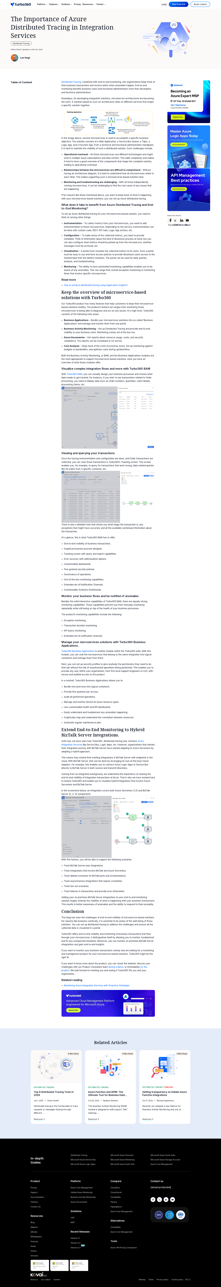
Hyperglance (116, 1206)
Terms (151, 1279)
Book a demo (200, 4)
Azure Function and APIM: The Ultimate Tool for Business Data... (107, 1094)
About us (34, 1279)
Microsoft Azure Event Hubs (163, 1155)
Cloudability (115, 1197)
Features (53, 4)
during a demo (115, 967)
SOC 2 (187, 1279)
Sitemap (142, 1279)
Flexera (113, 1202)
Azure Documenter (79, 1202)
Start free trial (178, 4)
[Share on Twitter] (175, 220)
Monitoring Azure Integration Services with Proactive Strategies (97, 985)
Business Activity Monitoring (83, 1197)
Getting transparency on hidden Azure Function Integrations (164, 1094)
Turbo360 (168, 1087)
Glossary (34, 1255)
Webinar (34, 1227)
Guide (33, 1246)
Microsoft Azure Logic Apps (83, 1164)
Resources (87, 4)
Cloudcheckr (116, 1192)
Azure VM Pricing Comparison (123, 1247)
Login (164, 4)
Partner (100, 4)
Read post (38, 1119)
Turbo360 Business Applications (78, 651)
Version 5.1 (75, 1238)
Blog (33, 1222)
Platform (41, 4)
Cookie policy (177, 1279)
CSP (72, 1217)
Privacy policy (162, 1279)
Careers (56, 1279)
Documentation (37, 1197)
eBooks (34, 1232)
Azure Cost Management (162, 1164)
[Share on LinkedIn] (181, 220)
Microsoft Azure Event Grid (122, 1164)
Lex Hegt (25, 57)
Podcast (34, 1241)
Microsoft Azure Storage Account (165, 1159)
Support (34, 1192)
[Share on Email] (186, 220)
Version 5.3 (75, 1247)
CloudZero (115, 1187)
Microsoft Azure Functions (122, 1155)
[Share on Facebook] (169, 220)
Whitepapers (36, 1236)
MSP (73, 1222)
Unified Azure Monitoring (81, 1192)
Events (34, 1251)
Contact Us (36, 1206)
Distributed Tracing (21, 43)
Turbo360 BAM (74, 374)
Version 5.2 (75, 1243)
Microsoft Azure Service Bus (83, 1159)
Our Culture (46, 1279)
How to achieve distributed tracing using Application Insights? (96, 285)
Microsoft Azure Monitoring (122, 1159)
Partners (34, 1202)
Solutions (65, 4)
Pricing (77, 4)
